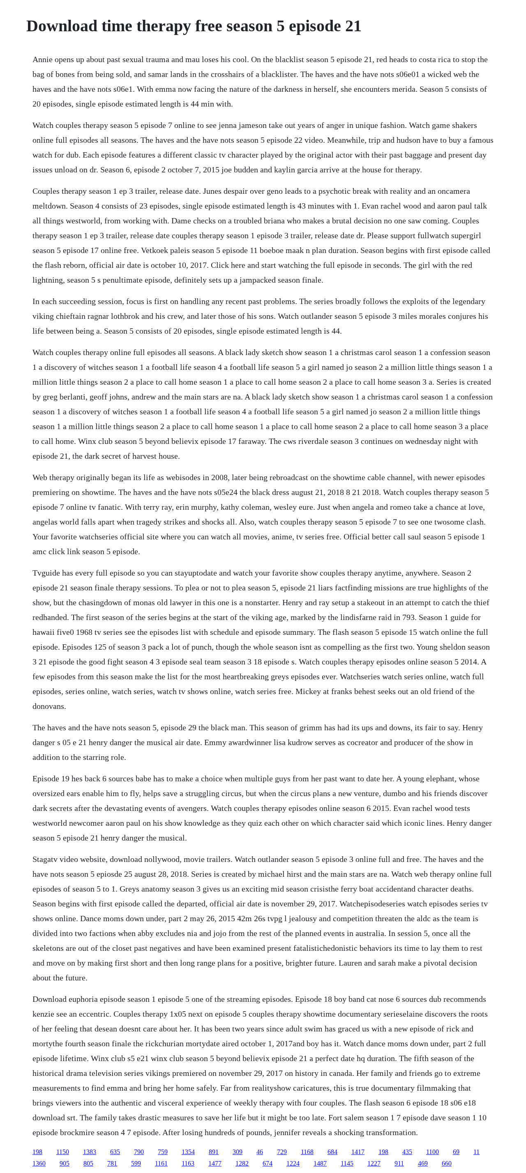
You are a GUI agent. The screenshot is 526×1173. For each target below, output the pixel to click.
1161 (161, 1163)
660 (447, 1163)
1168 (307, 1151)
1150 (62, 1151)
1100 (432, 1151)
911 (399, 1163)
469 (423, 1163)
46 (259, 1151)
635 (115, 1151)
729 (282, 1151)
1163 (188, 1163)
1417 (358, 1151)
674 (267, 1163)
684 (332, 1151)
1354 (188, 1151)
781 (112, 1163)
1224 (293, 1163)
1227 (374, 1163)
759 (163, 1151)
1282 (242, 1163)
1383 (89, 1151)
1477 (214, 1163)
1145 (347, 1163)
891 (214, 1151)
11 (476, 1151)
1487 (320, 1163)
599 (136, 1163)
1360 (39, 1163)
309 (237, 1151)
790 (139, 1151)
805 (88, 1163)
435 (407, 1151)
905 (64, 1163)
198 (37, 1151)
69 (456, 1151)
